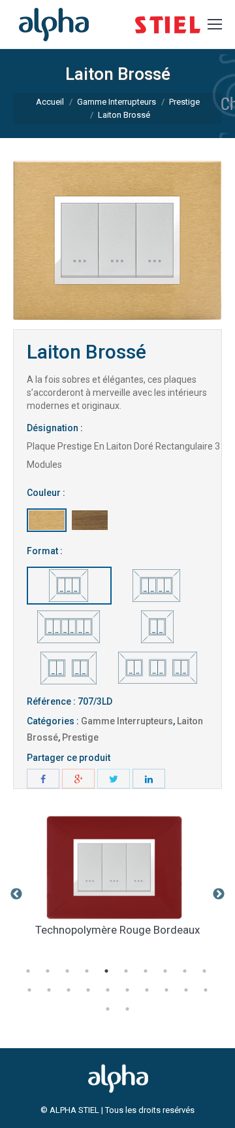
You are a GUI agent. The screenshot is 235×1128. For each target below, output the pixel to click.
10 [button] (204, 971)
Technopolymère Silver (168, 929)
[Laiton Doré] (47, 520)
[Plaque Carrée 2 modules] (157, 627)
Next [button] (218, 894)
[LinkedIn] (149, 778)
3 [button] (67, 971)
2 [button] (47, 971)
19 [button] (186, 989)
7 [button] (145, 971)
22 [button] (127, 1008)
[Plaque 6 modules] (69, 627)
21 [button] (107, 1008)
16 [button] (127, 989)
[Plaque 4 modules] (157, 586)
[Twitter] (113, 778)
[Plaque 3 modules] (69, 586)
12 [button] (48, 989)
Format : (45, 551)
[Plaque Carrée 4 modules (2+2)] (69, 668)
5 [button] (106, 971)
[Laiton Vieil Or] (90, 520)
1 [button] (28, 971)
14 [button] (88, 989)
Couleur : (46, 492)
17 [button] (146, 989)
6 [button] (126, 971)
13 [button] (68, 989)
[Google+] (78, 778)
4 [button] (86, 971)
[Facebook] (43, 778)
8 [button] (165, 971)
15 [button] (107, 989)
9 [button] (184, 971)
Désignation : (55, 428)
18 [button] (166, 989)
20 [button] (205, 989)
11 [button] (29, 989)
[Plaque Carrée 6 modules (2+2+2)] (157, 668)
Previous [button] (16, 894)
